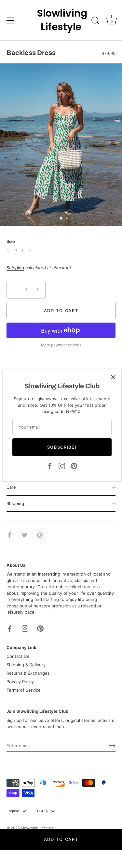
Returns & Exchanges (28, 673)
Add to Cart (61, 839)
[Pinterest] (74, 465)
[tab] (61, 488)
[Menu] (10, 20)
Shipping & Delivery (26, 664)
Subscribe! (62, 447)
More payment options (61, 345)
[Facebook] (50, 465)
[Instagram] (62, 465)
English (13, 811)
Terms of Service (24, 690)
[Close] (113, 377)
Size (11, 241)
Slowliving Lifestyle (61, 20)
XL (31, 250)
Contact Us (18, 656)
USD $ (42, 811)
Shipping (15, 267)
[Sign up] (112, 745)
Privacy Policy (20, 681)
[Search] (95, 21)
